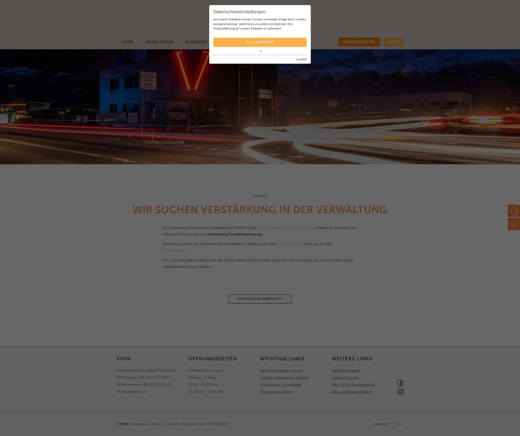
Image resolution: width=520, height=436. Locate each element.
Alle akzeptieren (260, 42)
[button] (260, 51)
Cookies (301, 59)
